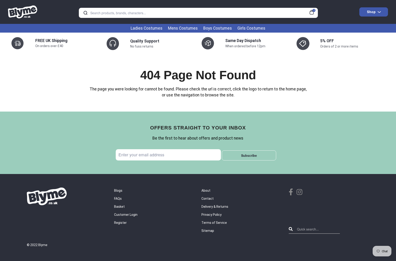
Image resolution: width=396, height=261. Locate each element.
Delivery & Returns (214, 206)
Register (120, 223)
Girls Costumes (251, 28)
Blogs (118, 190)
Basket (119, 206)
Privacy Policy (211, 214)
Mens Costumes (183, 28)
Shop (371, 12)
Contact (207, 198)
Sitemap (207, 231)
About (205, 190)
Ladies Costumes (146, 28)
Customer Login (126, 214)
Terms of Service (214, 223)
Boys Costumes (217, 28)
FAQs (118, 198)
